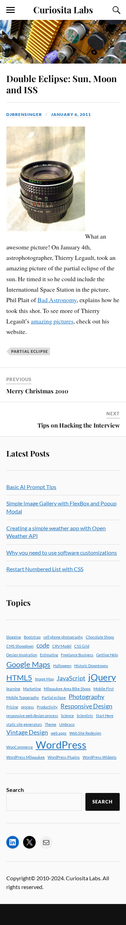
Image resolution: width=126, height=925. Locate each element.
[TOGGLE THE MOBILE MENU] (10, 10)
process (27, 707)
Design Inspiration (21, 655)
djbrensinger (24, 114)
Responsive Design (86, 706)
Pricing (12, 707)
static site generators (24, 724)
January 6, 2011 (71, 114)
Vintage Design (27, 732)
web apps (58, 733)
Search (15, 789)
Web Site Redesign (85, 733)
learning (13, 688)
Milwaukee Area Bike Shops (67, 688)
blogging (13, 637)
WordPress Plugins (64, 757)
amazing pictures (52, 321)
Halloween (62, 665)
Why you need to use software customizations (61, 552)
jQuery (102, 677)
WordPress (61, 744)
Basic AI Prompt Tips (31, 486)
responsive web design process (32, 715)
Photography (86, 696)
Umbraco (67, 724)
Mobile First (103, 688)
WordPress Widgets (100, 757)
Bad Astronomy (57, 300)
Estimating (49, 655)
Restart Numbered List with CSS (44, 569)
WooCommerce (19, 747)
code (42, 645)
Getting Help (107, 655)
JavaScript (71, 678)
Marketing (32, 688)
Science (67, 715)
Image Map (44, 679)
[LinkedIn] (12, 842)
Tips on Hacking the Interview (78, 425)
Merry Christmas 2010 (37, 391)
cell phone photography (63, 637)
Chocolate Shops (100, 637)
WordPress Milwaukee (25, 757)
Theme (50, 724)
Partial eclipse (29, 351)
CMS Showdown (20, 646)
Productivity (47, 707)
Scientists (85, 715)
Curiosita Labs (63, 9)
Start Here (104, 715)
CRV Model (61, 646)
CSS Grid (81, 646)
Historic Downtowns (91, 665)
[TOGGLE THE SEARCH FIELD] (115, 10)
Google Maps (28, 664)
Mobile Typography (22, 697)
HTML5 (19, 677)
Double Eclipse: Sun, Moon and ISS (61, 83)
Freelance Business (77, 655)
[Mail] (46, 842)
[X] (29, 842)
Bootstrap (32, 637)
